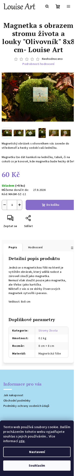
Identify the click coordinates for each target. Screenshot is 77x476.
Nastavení (37, 452)
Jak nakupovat (13, 395)
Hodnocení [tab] (35, 247)
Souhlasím (37, 465)
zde (22, 441)
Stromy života (48, 331)
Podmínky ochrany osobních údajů (26, 406)
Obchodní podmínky (17, 401)
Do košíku (52, 205)
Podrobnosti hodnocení (38, 64)
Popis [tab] (13, 247)
